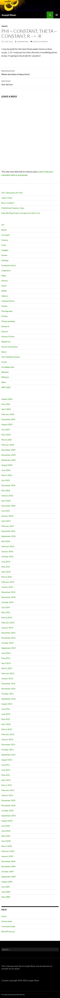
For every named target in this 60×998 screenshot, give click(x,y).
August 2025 (6, 424)
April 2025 (6, 434)
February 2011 (7, 790)
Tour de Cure (7, 83)
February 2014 (7, 622)
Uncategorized (7, 367)
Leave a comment (40, 42)
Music (4, 285)
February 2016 (7, 546)
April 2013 (6, 663)
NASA (4, 291)
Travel (4, 26)
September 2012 (8, 699)
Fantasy (4, 240)
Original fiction (8, 301)
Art (2, 225)
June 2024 (5, 470)
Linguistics (6, 270)
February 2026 (7, 414)
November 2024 (8, 455)
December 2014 (8, 592)
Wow (3, 382)
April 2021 (6, 500)
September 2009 (8, 876)
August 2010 (6, 820)
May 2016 (5, 541)
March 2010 (6, 846)
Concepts (5, 235)
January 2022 (7, 495)
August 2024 (6, 465)
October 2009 (7, 871)
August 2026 (6, 399)
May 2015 (5, 566)
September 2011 (8, 754)
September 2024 (8, 460)
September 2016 (8, 536)
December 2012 (8, 683)
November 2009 (8, 866)
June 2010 (5, 831)
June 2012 (5, 714)
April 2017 (6, 521)
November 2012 (8, 688)
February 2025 (7, 445)
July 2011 (5, 765)
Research (5, 326)
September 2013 (8, 648)
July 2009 (5, 887)
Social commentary (9, 346)
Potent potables (8, 321)
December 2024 (8, 450)
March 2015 (6, 577)
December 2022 (8, 485)
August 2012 (6, 704)
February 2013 (7, 673)
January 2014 (7, 627)
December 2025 (8, 419)
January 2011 (7, 795)
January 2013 (7, 678)
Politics (4, 316)
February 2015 (7, 582)
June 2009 (5, 892)
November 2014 (8, 597)
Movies (4, 280)
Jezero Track (6, 198)
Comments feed (8, 926)
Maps (3, 275)
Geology (5, 260)
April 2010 (6, 841)
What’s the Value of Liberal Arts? (15, 72)
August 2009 (6, 881)
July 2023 (5, 480)
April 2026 (6, 409)
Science (4, 331)
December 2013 (8, 633)
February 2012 (7, 734)
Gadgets (4, 250)
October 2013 (7, 643)
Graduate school (8, 265)
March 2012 (6, 729)
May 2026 (5, 404)
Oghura (4, 296)
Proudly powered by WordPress (13, 994)
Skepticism (6, 341)
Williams (5, 377)
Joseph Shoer (8, 15)
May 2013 (5, 658)
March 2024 (6, 475)
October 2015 (7, 556)
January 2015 (7, 587)
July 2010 (5, 826)
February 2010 (7, 851)
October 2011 (7, 749)
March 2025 (6, 439)
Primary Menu (56, 15)
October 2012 (7, 693)
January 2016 (7, 551)
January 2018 (7, 516)
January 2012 (7, 739)
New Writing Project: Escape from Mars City (20, 213)
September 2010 (8, 815)
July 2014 (5, 607)
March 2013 (6, 668)
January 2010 (7, 856)
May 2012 (5, 719)
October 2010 (7, 810)
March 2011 (6, 785)
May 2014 (5, 612)
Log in (4, 916)
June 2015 (5, 561)
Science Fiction (8, 336)
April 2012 (6, 724)
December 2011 (8, 744)
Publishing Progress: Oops (12, 208)
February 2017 (7, 526)
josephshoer (22, 42)
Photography (7, 311)
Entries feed (6, 921)
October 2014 (7, 602)
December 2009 (8, 861)
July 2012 (5, 709)
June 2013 (5, 653)
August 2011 (6, 760)
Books (4, 230)
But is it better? (8, 203)
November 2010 (8, 805)
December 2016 (8, 531)
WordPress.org (8, 931)
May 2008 (5, 897)
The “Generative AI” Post (12, 192)
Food (3, 245)
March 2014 (6, 617)
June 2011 (5, 770)
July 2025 (5, 429)
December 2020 (8, 506)
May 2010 (5, 836)
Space (3, 352)
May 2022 (5, 490)
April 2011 (6, 780)
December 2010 (8, 800)
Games (4, 255)
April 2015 (6, 572)
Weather (5, 372)
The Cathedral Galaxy (10, 357)
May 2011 (5, 775)
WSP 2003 (5, 387)
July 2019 (5, 511)
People (4, 306)
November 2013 (8, 638)
